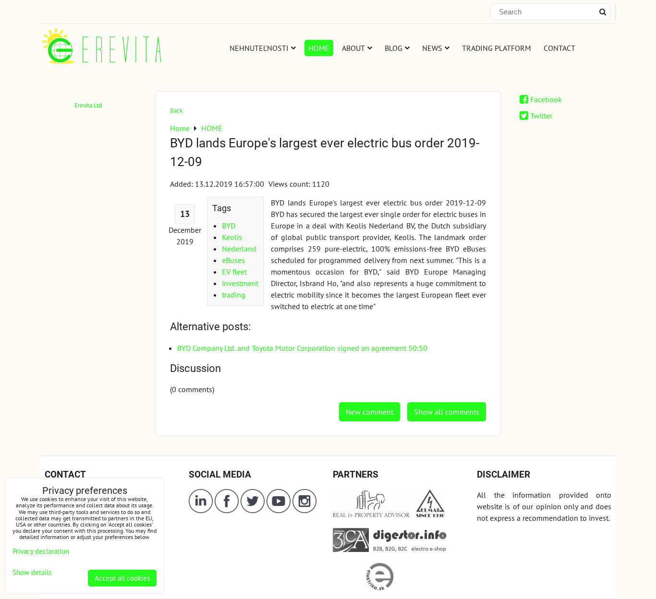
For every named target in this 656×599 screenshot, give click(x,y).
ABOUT (353, 48)
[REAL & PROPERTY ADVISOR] (372, 515)
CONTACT (559, 48)
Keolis (232, 237)
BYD (228, 225)
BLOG (393, 48)
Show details (31, 573)
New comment (369, 412)
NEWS (432, 48)
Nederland (239, 248)
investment (240, 283)
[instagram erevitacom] (304, 510)
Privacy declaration (40, 551)
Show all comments (446, 412)
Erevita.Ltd (88, 105)
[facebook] (227, 510)
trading (233, 295)
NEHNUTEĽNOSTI (259, 48)
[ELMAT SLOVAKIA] (430, 515)
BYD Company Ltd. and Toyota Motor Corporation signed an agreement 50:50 (302, 348)
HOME (318, 48)
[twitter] (254, 510)
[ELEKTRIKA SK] (379, 588)
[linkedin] (201, 510)
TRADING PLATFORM (496, 48)
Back (176, 111)
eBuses (233, 260)
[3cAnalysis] (351, 549)
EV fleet (234, 271)
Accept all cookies (122, 578)
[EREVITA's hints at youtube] (279, 510)
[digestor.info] (408, 549)
